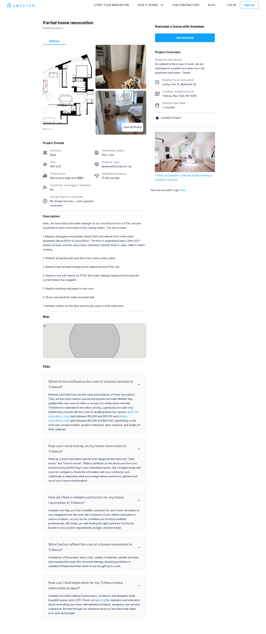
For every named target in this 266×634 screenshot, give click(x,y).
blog (102, 600)
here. (183, 190)
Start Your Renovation (111, 5)
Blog (211, 5)
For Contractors (186, 5)
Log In (231, 5)
